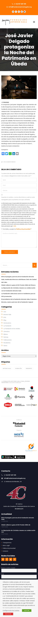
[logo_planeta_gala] (31, 447)
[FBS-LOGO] (19, 424)
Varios (5, 345)
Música (5, 334)
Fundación (18, 368)
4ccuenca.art (19, 509)
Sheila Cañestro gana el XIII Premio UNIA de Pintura (18, 285)
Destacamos (7, 323)
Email (2, 574)
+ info (14, 226)
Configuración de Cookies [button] (11, 610)
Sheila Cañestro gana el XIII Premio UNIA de (15, 525)
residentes (29, 368)
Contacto (5, 551)
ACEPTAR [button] (26, 610)
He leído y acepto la (17, 229)
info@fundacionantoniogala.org (20, 7)
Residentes (6, 343)
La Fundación (7, 326)
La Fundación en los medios (11, 328)
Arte (4, 317)
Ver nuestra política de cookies (12, 608)
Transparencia (7, 542)
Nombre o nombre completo (8, 567)
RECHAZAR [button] (8, 614)
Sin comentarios (9, 162)
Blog (4, 320)
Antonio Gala (7, 314)
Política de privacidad (23, 229)
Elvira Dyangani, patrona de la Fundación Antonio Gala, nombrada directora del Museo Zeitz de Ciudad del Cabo (18, 279)
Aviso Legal (6, 545)
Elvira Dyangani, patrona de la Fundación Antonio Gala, (17, 518)
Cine (4, 311)
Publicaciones (7, 340)
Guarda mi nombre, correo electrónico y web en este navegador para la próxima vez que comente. (18, 198)
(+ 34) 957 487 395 (20, 4)
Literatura (6, 331)
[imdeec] (19, 435)
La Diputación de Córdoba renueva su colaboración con (18, 531)
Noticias (5, 337)
